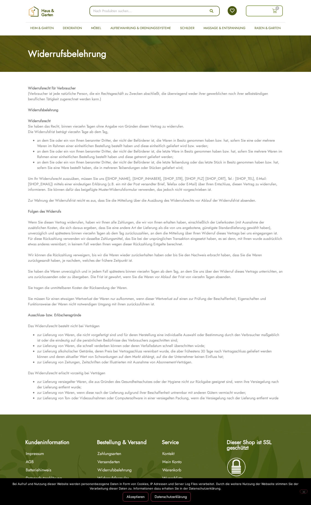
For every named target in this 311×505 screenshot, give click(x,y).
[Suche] (211, 11)
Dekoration (72, 28)
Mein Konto (172, 462)
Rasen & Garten (268, 28)
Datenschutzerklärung (171, 496)
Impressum (35, 454)
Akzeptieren (136, 496)
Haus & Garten (47, 13)
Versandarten (108, 462)
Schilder (187, 28)
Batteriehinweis (38, 470)
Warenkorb (171, 470)
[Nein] (304, 491)
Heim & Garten (42, 28)
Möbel (96, 28)
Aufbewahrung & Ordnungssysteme (140, 28)
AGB (30, 462)
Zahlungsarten (109, 454)
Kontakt (168, 454)
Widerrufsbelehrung (114, 470)
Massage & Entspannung (224, 28)
